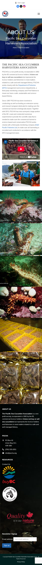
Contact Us (6, 464)
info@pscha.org (11, 453)
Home (15, 47)
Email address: (7, 539)
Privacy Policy (21, 562)
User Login (21, 3)
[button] (39, 14)
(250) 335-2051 (10, 449)
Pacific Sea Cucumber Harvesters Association (21, 556)
